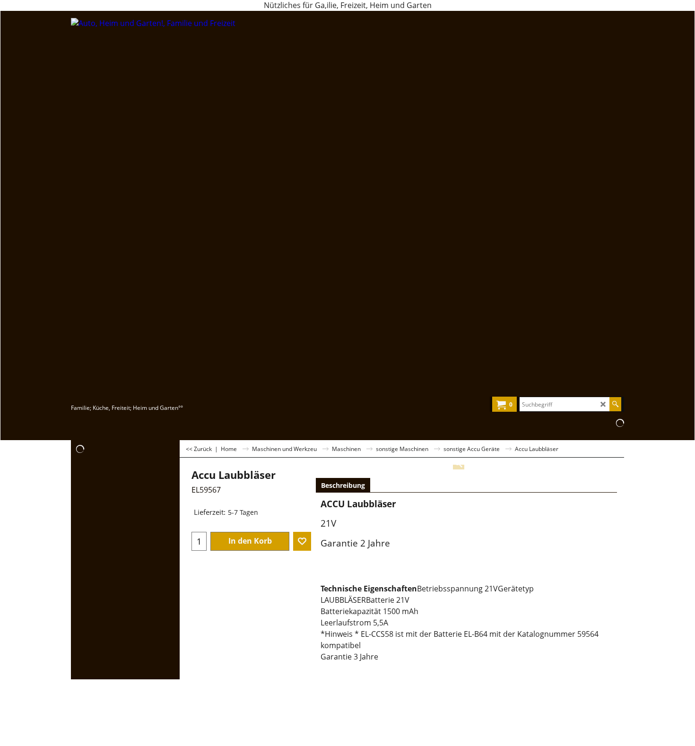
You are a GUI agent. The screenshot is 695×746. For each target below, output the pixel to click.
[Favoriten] (302, 541)
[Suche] (615, 404)
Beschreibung (343, 485)
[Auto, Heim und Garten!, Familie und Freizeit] (154, 209)
